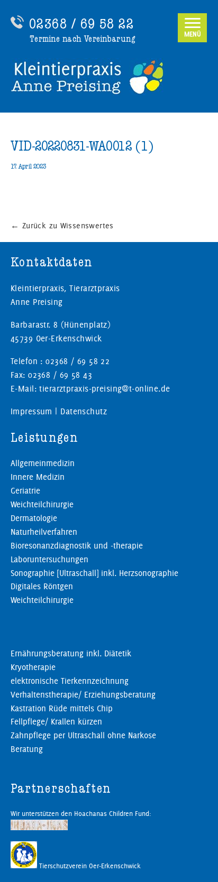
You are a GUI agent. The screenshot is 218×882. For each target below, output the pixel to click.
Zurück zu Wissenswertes (62, 225)
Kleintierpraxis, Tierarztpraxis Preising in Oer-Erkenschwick (109, 76)
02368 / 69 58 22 (81, 24)
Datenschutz (83, 411)
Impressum (31, 411)
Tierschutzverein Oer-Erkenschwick (89, 865)
